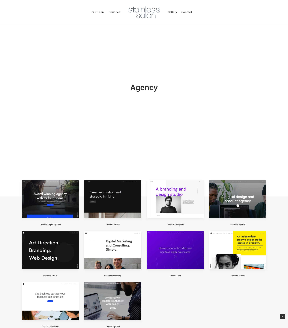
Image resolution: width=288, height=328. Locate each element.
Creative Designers (175, 225)
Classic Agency (113, 326)
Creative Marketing (112, 276)
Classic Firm (175, 276)
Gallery (172, 12)
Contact (186, 12)
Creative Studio (113, 225)
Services (114, 12)
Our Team (98, 12)
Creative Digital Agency (50, 225)
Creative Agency (237, 225)
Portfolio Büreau (238, 276)
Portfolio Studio (50, 276)
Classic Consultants (50, 326)
